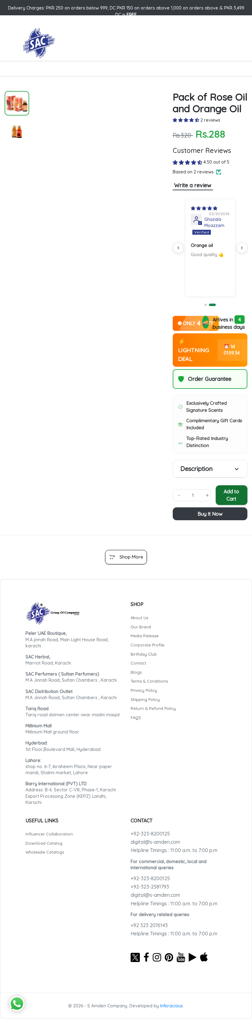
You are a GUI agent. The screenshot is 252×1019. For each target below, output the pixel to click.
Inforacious (171, 1006)
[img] (204, 208)
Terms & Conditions (149, 681)
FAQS (136, 717)
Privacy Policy (144, 690)
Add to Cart (231, 495)
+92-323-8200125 (150, 834)
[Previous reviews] (178, 247)
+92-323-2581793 (150, 887)
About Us (139, 617)
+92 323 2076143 (149, 925)
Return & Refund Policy (153, 708)
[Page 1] (205, 305)
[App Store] (204, 957)
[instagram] (157, 957)
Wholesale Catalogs (45, 852)
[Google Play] (192, 957)
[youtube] (181, 957)
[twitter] (135, 957)
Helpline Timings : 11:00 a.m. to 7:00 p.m (174, 850)
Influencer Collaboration (49, 833)
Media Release (145, 635)
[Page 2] (212, 305)
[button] (186, 120)
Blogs (136, 672)
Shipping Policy (145, 699)
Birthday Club (144, 654)
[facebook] (146, 957)
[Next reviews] (241, 247)
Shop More (131, 557)
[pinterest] (169, 957)
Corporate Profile (147, 644)
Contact (138, 663)
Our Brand (141, 626)
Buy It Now (210, 514)
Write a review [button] (192, 185)
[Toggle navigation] (23, 70)
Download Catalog (44, 843)
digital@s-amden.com (155, 842)
